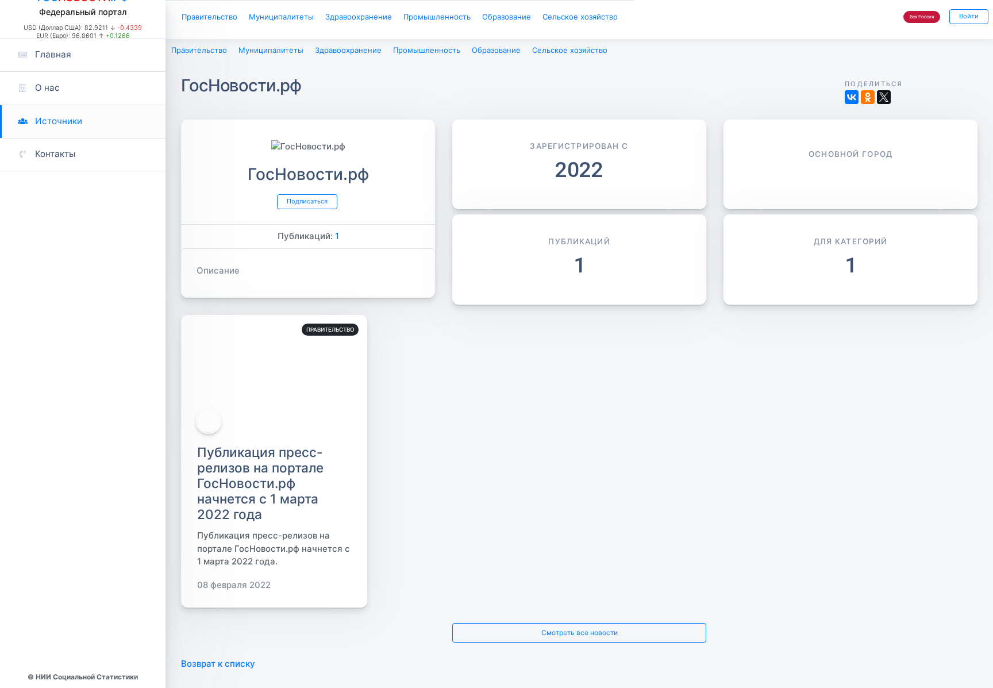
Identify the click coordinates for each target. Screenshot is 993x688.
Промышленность (471, 18)
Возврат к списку (218, 670)
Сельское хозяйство (633, 18)
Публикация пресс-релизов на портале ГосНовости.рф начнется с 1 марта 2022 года (260, 487)
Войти (967, 18)
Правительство (214, 18)
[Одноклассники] (868, 99)
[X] (884, 99)
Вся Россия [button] (914, 19)
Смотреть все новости (579, 638)
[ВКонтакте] (852, 99)
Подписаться (306, 205)
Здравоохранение (382, 18)
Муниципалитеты (295, 18)
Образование (549, 18)
